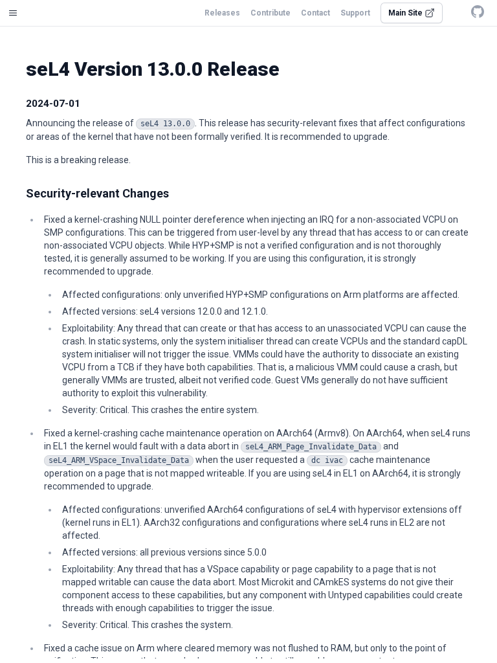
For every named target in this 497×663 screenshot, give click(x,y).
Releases (222, 12)
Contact (315, 12)
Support (355, 12)
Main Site (406, 12)
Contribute (270, 12)
